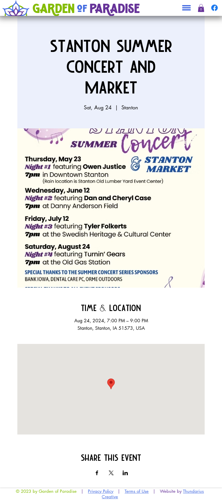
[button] (201, 8)
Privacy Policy (100, 491)
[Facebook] (214, 7)
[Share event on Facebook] (97, 473)
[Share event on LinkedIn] (125, 473)
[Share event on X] (111, 473)
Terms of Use (137, 491)
